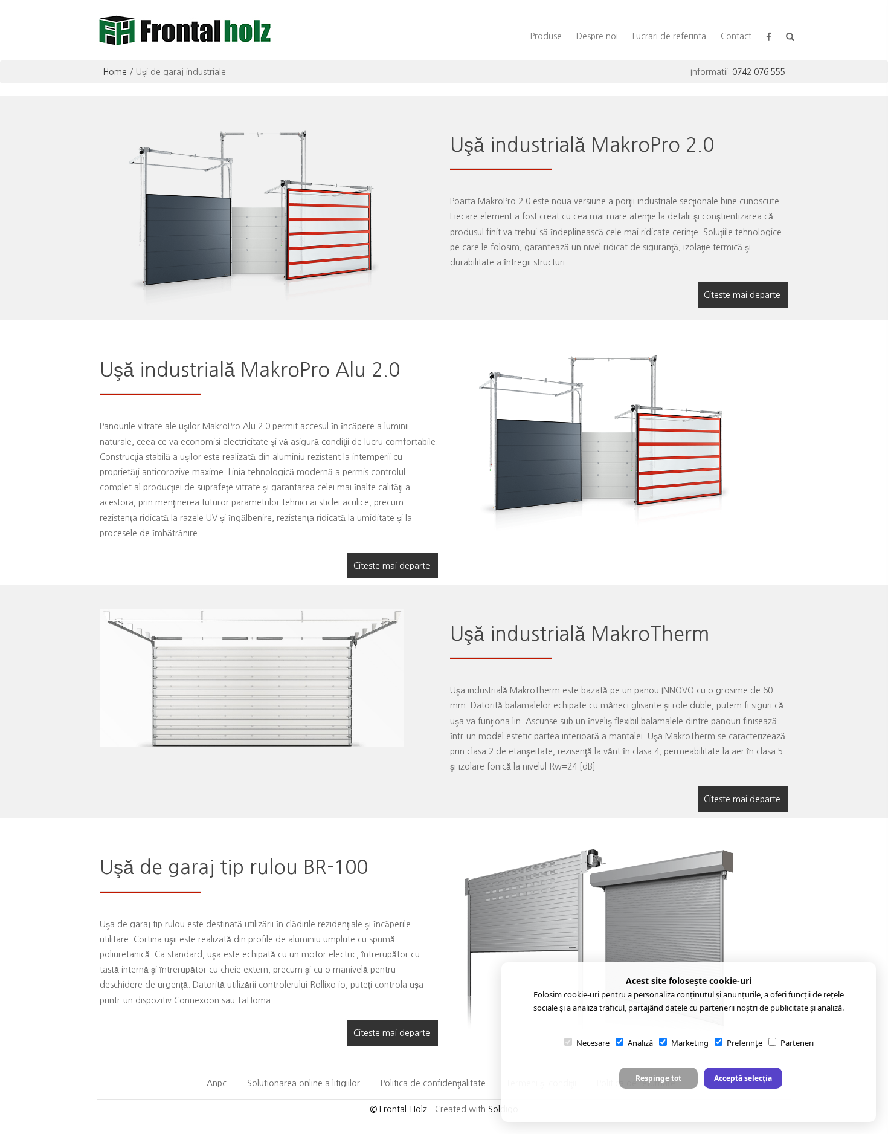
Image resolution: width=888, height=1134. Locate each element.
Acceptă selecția (743, 1078)
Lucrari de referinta (669, 36)
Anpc (217, 1083)
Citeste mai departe (742, 295)
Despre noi (597, 36)
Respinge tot (658, 1078)
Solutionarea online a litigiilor (303, 1083)
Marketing (690, 1042)
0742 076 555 (758, 72)
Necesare (593, 1042)
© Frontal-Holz (398, 1109)
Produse (546, 36)
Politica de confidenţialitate (433, 1083)
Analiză (640, 1042)
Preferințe (744, 1042)
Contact (736, 36)
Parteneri (797, 1042)
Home (115, 72)
